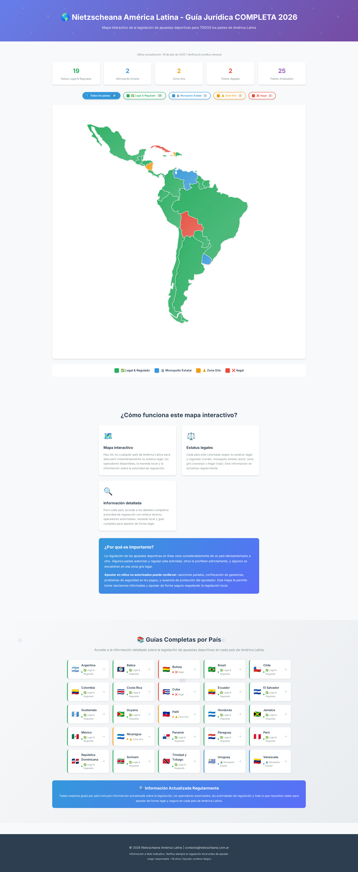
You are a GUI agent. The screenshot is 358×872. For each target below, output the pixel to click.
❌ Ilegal (263, 95)
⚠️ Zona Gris (231, 95)
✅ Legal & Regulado (146, 95)
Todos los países (101, 95)
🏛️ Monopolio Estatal (191, 95)
